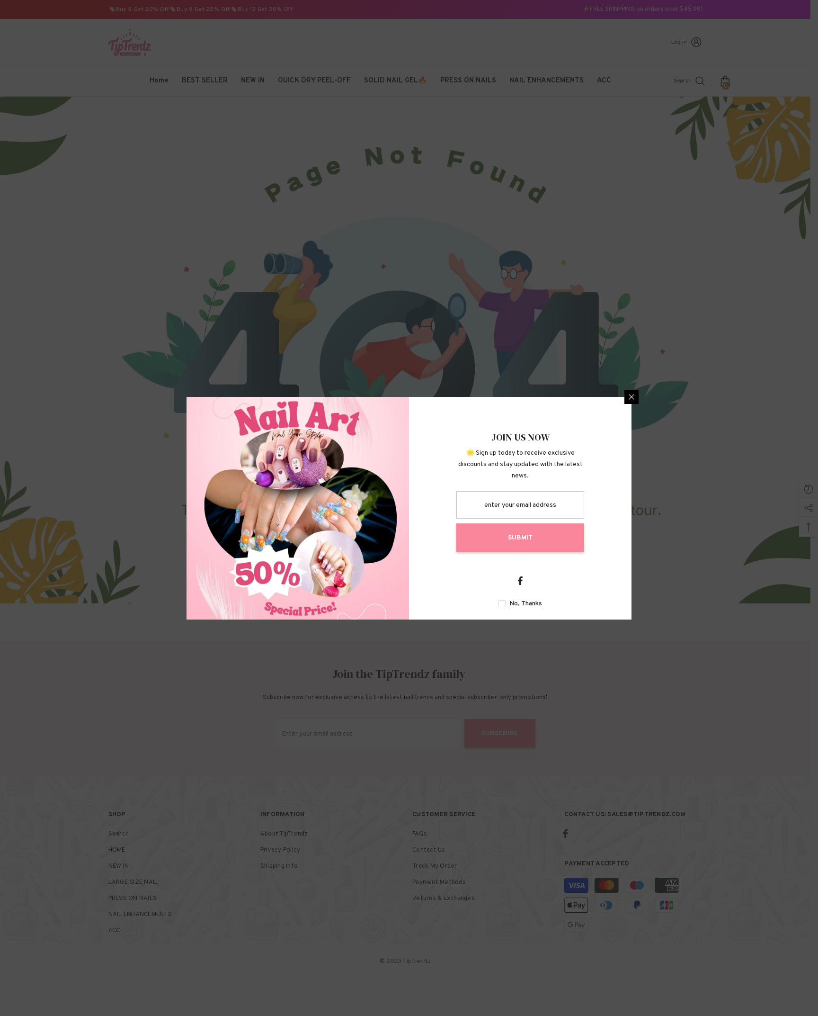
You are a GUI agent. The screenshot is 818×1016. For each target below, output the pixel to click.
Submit (520, 538)
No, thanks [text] (525, 604)
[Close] (631, 397)
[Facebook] (520, 581)
